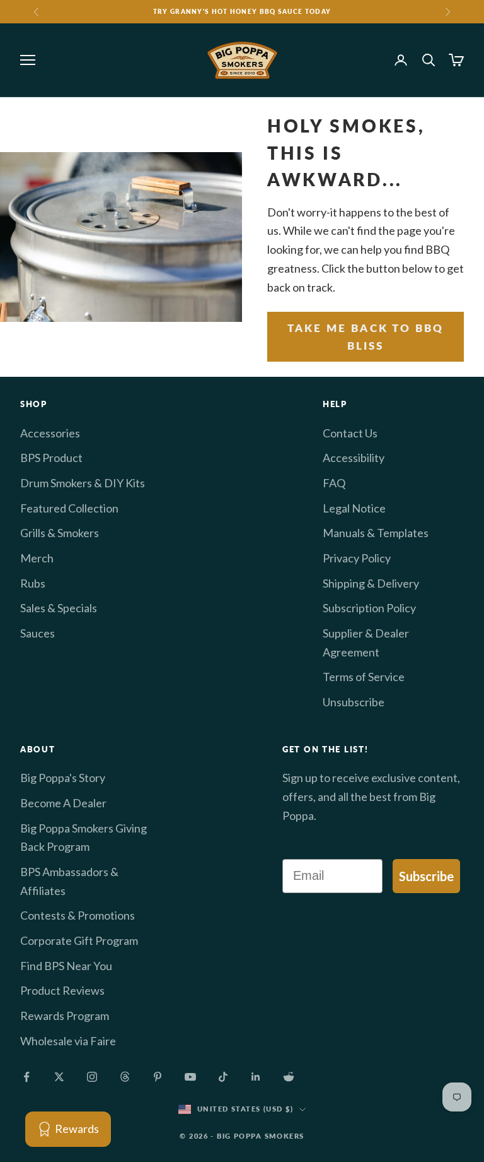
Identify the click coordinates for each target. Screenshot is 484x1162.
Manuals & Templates (376, 533)
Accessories (50, 433)
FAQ (334, 483)
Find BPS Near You (66, 966)
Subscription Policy (369, 608)
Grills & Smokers (59, 533)
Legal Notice (354, 508)
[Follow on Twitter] (59, 1076)
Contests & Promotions (77, 915)
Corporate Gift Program (79, 940)
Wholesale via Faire (68, 1041)
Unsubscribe (353, 702)
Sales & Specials (58, 608)
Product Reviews (62, 990)
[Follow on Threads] (124, 1076)
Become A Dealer (63, 803)
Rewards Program (64, 1016)
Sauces (37, 633)
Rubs (32, 583)
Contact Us (350, 433)
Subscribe (426, 876)
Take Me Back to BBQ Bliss (365, 336)
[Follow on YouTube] (190, 1076)
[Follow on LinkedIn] (256, 1076)
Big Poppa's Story (62, 778)
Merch (37, 558)
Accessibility (353, 458)
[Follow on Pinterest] (157, 1076)
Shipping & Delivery (371, 583)
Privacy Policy (357, 558)
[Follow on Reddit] (288, 1076)
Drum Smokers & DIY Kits (82, 483)
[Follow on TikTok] (223, 1076)
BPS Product (51, 458)
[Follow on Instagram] (92, 1076)
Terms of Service (364, 677)
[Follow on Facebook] (26, 1076)
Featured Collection (69, 508)
